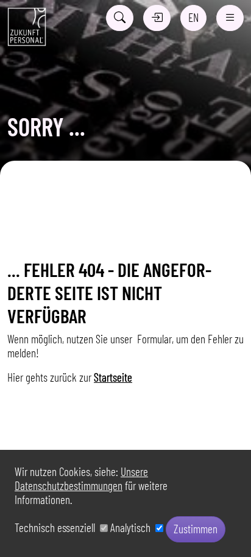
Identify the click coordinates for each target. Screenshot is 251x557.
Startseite (113, 377)
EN (193, 17)
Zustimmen (195, 529)
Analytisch (132, 527)
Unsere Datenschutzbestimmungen (81, 478)
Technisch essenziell (57, 527)
